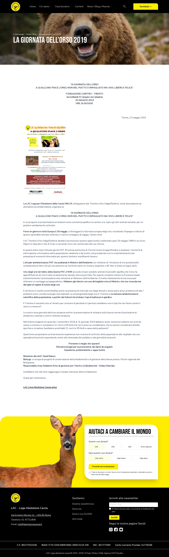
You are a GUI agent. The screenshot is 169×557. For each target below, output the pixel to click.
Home (33, 6)
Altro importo (146, 447)
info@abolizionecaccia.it (30, 524)
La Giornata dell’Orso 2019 (50, 34)
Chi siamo (44, 6)
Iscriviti (114, 517)
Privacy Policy (91, 553)
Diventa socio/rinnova (83, 503)
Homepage (19, 34)
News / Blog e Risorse (98, 6)
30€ (129, 447)
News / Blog (31, 34)
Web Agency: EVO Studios (111, 553)
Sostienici (144, 6)
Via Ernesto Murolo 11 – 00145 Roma (31, 515)
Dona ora (76, 508)
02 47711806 (28, 519)
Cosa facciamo (62, 6)
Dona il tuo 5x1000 (82, 513)
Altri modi (77, 519)
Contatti (79, 6)
